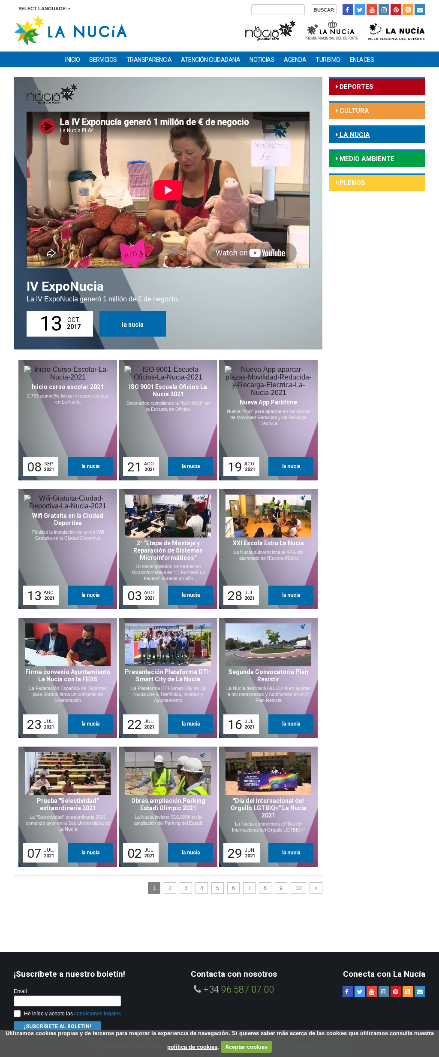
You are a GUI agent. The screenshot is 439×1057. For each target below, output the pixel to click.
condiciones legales (97, 1014)
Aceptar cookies (246, 1047)
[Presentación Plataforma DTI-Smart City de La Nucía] (165, 678)
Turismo (328, 59)
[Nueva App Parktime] (265, 420)
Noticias (262, 59)
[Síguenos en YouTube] (372, 9)
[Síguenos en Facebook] (348, 9)
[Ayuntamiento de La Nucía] (70, 29)
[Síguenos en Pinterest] (396, 9)
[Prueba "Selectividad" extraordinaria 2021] (65, 807)
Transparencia (149, 59)
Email (20, 991)
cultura (353, 111)
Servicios (103, 59)
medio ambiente (366, 159)
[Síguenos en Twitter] (360, 9)
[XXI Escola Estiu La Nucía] (265, 549)
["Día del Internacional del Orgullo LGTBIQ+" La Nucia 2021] (265, 807)
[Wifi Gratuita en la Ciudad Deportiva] (65, 549)
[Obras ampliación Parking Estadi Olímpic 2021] (165, 807)
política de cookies (192, 1047)
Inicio (72, 59)
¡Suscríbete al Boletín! (57, 1027)
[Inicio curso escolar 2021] (65, 420)
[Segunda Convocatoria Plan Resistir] (265, 678)
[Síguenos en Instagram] (384, 9)
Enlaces (362, 59)
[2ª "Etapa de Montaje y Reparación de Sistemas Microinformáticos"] (165, 549)
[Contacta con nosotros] (420, 9)
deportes (355, 87)
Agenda (295, 59)
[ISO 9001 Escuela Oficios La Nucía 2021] (165, 420)
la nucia (133, 324)
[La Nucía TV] (270, 29)
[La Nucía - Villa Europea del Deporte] (396, 29)
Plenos (351, 183)
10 (298, 888)
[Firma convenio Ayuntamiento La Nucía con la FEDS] (65, 678)
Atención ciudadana (210, 59)
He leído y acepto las (72, 1014)
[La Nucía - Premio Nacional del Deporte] (332, 29)
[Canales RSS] (408, 9)
